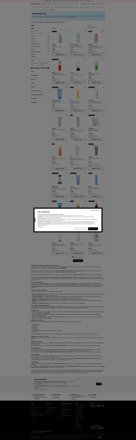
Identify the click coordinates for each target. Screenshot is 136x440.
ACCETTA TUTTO (93, 228)
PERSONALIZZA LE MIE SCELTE (81, 228)
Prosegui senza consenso (95, 210)
